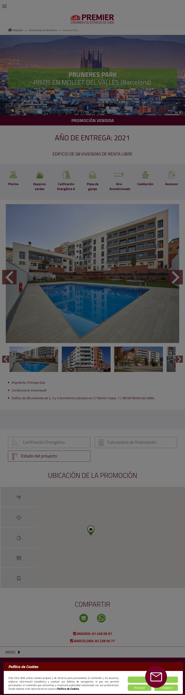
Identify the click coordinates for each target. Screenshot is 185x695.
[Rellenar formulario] (156, 677)
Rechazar (139, 687)
